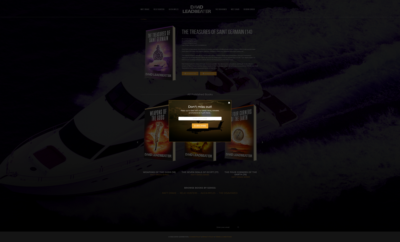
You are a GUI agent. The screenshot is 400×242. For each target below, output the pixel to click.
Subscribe (200, 125)
